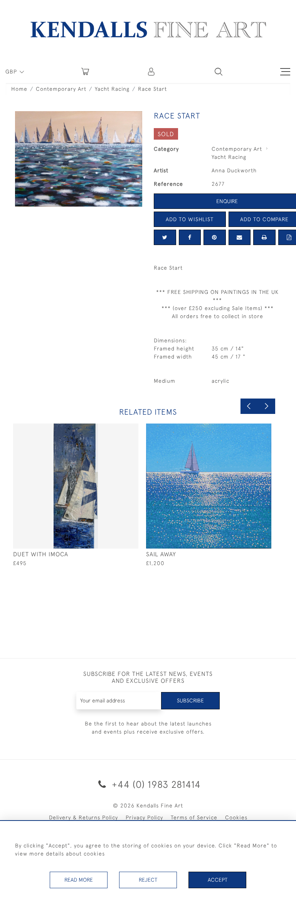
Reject (148, 880)
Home (19, 89)
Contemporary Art (61, 89)
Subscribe (190, 700)
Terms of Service (194, 817)
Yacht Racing (112, 89)
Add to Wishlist (190, 219)
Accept (217, 880)
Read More (78, 880)
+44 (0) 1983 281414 (155, 784)
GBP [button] (12, 71)
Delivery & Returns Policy (83, 817)
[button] (218, 71)
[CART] (85, 71)
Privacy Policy (144, 817)
